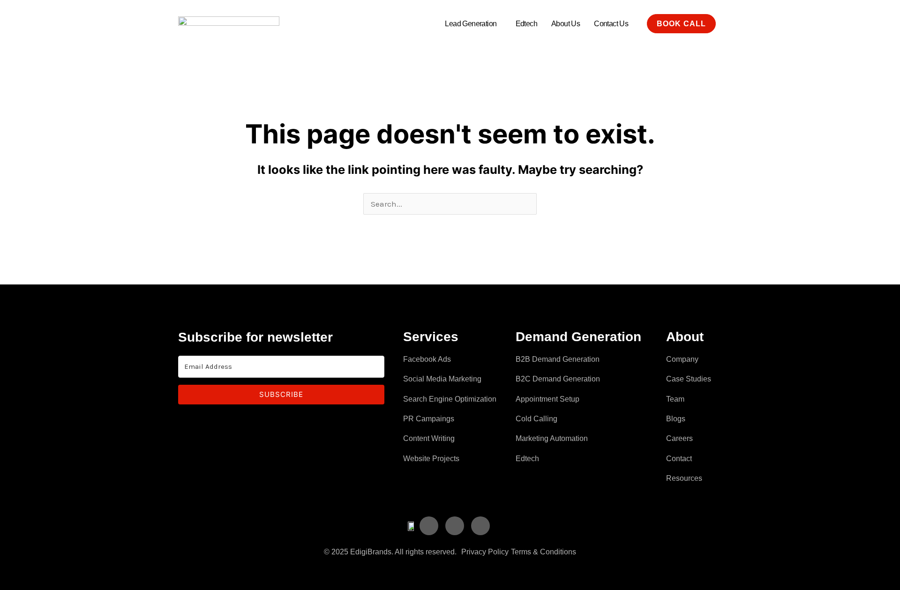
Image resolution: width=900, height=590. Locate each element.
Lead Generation (470, 24)
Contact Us (611, 24)
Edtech (526, 24)
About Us (565, 24)
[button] (473, 24)
